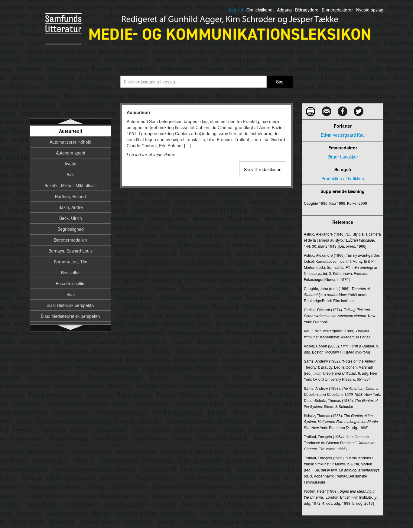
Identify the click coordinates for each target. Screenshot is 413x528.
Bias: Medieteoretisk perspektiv (70, 316)
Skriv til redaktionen (262, 169)
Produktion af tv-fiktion (342, 178)
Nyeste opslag (369, 10)
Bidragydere (306, 10)
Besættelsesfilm (71, 283)
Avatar (70, 164)
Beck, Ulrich (70, 218)
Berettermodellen (70, 240)
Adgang (284, 10)
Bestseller (70, 272)
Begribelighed (70, 229)
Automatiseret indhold (70, 142)
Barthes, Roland (70, 196)
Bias (71, 294)
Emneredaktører (337, 10)
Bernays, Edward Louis (70, 251)
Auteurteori (70, 131)
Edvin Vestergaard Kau (343, 135)
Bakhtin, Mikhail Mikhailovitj (70, 185)
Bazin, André (70, 207)
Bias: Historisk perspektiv (70, 305)
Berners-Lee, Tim (70, 262)
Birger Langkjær (342, 157)
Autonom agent (70, 153)
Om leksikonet (260, 10)
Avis (70, 174)
